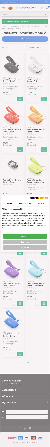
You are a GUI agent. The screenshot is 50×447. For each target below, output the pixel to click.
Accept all (25, 236)
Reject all (25, 247)
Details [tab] (41, 203)
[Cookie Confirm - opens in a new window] (39, 198)
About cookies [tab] (25, 203)
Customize (25, 242)
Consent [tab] (9, 203)
